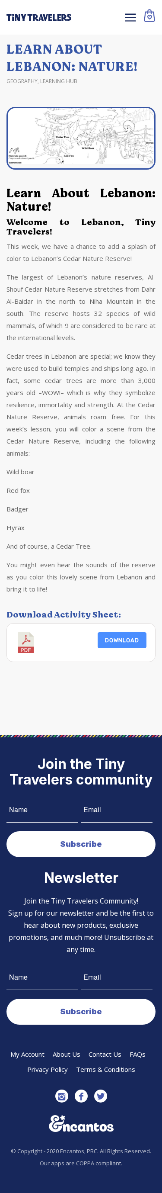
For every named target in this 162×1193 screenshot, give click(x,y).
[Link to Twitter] (100, 1096)
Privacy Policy (47, 1069)
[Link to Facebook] (81, 1096)
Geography (22, 81)
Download (122, 640)
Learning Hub (58, 81)
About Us (66, 1054)
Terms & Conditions (105, 1069)
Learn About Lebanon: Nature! (72, 58)
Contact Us (105, 1054)
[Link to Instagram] (61, 1096)
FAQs (138, 1054)
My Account (27, 1054)
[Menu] (129, 17)
